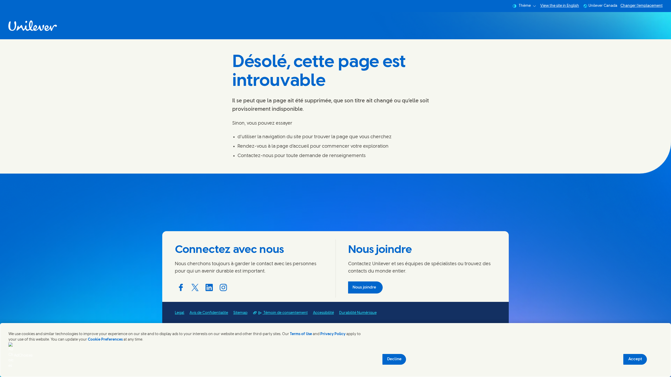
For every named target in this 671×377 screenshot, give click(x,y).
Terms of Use (301, 334)
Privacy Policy (332, 334)
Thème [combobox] (525, 6)
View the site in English (559, 6)
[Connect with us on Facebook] (181, 287)
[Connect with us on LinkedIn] (209, 287)
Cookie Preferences (105, 340)
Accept (635, 359)
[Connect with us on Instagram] (223, 287)
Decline (394, 359)
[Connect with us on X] (195, 287)
